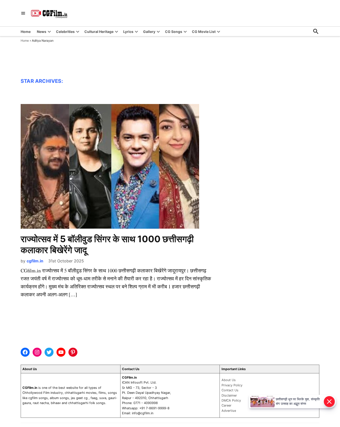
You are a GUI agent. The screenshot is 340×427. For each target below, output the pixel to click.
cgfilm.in (35, 260)
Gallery (149, 31)
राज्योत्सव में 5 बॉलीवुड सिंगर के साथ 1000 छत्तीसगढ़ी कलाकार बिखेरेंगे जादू (107, 244)
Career (226, 405)
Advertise (229, 411)
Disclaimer (229, 395)
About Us (229, 380)
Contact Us (230, 390)
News (41, 31)
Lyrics (128, 31)
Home (26, 31)
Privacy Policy (232, 385)
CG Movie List (204, 31)
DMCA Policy (231, 400)
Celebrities (65, 31)
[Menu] (23, 13)
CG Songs (173, 31)
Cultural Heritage (98, 31)
